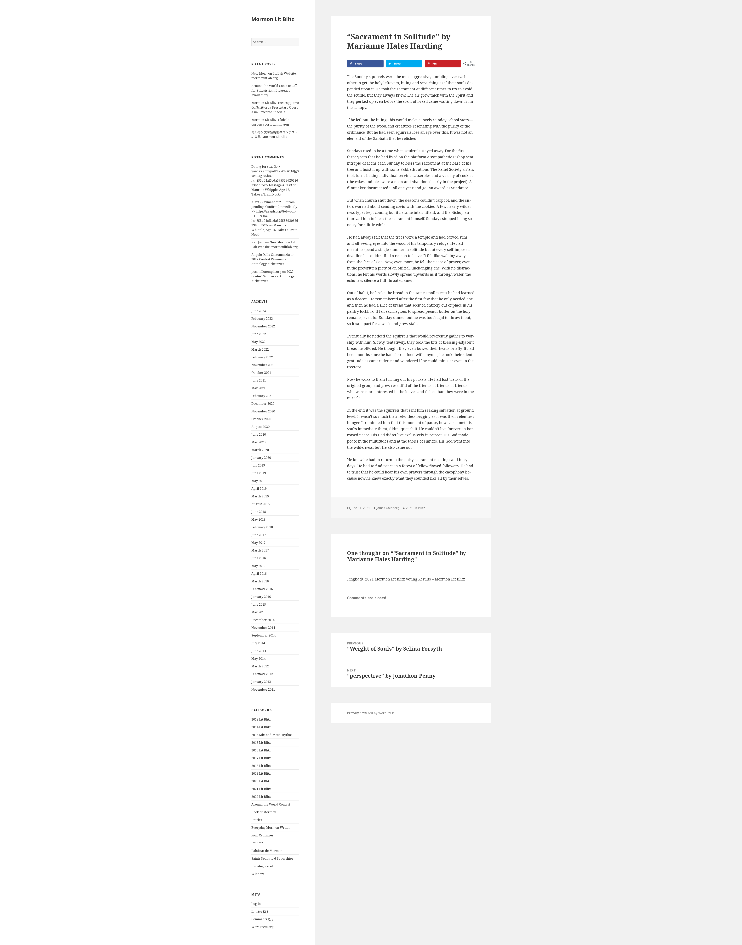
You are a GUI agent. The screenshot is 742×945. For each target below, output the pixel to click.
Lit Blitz (257, 843)
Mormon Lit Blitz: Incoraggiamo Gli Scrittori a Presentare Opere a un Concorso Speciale (275, 107)
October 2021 (261, 373)
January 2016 (261, 597)
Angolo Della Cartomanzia (270, 254)
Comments (262, 919)
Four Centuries (262, 835)
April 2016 (259, 573)
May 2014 (258, 658)
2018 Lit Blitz (261, 766)
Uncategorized (262, 866)
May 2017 (258, 542)
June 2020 (258, 434)
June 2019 (258, 473)
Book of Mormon (263, 812)
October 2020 (261, 419)
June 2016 (258, 558)
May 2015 (258, 612)
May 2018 (258, 519)
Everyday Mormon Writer (270, 827)
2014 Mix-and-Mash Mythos (271, 735)
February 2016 (262, 589)
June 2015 (258, 604)
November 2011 (263, 689)
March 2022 (260, 349)
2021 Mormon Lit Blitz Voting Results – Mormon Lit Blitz (415, 579)
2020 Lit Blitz (261, 781)
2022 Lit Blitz (261, 797)
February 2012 (262, 674)
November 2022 (263, 326)
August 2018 (260, 504)
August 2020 (260, 427)
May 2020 (258, 442)
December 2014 (262, 620)
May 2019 (258, 481)
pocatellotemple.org (266, 271)
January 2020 (261, 458)
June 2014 (258, 651)
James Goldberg (387, 508)
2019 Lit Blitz (261, 773)
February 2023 (262, 318)
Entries (256, 820)
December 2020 (262, 403)
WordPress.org (262, 927)
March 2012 (260, 666)
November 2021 (263, 365)
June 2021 (258, 380)
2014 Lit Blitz (261, 727)
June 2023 (258, 311)
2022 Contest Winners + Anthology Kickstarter (273, 276)
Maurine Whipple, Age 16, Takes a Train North (274, 230)
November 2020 (263, 411)
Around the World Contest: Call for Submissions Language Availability (274, 90)
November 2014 (263, 627)
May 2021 (258, 388)
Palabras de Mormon (266, 851)
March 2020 (260, 450)
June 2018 (258, 512)
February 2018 (262, 527)
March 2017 (260, 550)
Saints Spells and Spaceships (272, 858)
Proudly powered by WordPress (370, 713)
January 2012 (261, 682)
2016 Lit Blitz (261, 750)
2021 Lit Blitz (261, 789)
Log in (256, 904)
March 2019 (260, 496)
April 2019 (259, 488)
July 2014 (258, 643)
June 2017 (258, 535)
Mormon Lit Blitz (272, 19)
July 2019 (258, 465)
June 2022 (258, 334)
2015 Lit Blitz (261, 742)
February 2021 (262, 396)
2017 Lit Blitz (261, 758)
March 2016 (260, 581)
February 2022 (262, 357)
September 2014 (263, 635)
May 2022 (258, 342)
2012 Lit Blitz (261, 719)
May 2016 (258, 566)
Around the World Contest (270, 804)
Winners (257, 874)
